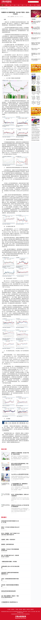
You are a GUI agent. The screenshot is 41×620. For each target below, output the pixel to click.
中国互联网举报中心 (27, 614)
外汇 (26, 5)
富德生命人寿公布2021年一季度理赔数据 (36, 138)
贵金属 (38, 5)
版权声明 (28, 609)
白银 (14, 5)
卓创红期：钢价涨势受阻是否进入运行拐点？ (34, 103)
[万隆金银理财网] (6, 1)
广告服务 (16, 609)
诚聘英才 (24, 609)
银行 (30, 5)
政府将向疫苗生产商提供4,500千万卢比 (36, 137)
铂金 (18, 5)
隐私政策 (20, 609)
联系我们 (12, 609)
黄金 (10, 5)
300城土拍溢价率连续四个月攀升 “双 (36, 131)
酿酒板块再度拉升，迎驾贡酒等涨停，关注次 (38, 93)
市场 (34, 5)
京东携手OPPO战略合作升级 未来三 (36, 125)
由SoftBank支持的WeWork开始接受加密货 (36, 134)
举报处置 (32, 609)
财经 (22, 5)
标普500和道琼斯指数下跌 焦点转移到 (36, 135)
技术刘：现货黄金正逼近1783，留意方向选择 (38, 103)
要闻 (6, 5)
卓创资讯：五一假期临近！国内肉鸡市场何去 (38, 83)
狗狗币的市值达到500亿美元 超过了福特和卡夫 (34, 93)
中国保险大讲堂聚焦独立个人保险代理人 (36, 132)
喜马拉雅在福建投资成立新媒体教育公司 (36, 129)
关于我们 (9, 609)
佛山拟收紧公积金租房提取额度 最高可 (36, 140)
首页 (2, 5)
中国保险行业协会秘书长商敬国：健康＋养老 (34, 83)
